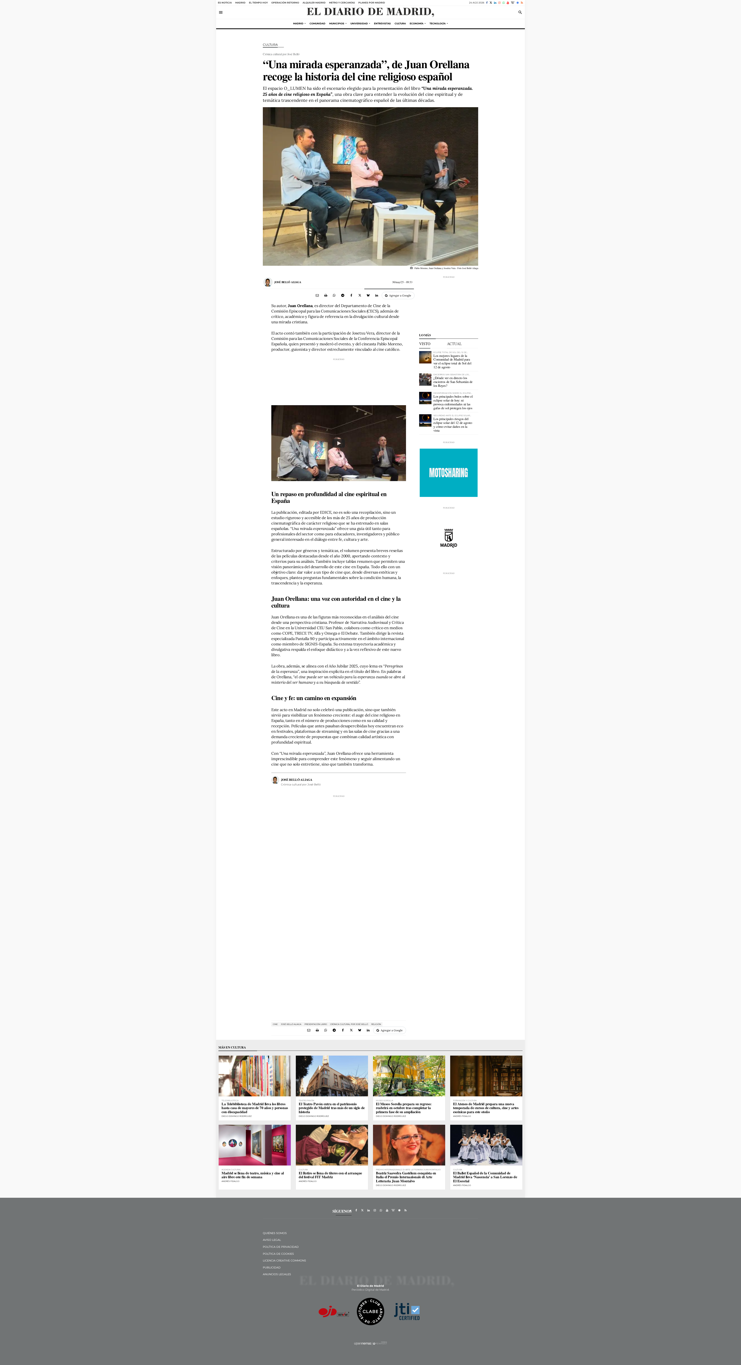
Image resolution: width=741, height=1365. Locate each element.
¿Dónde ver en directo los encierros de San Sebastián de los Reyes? (453, 381)
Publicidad (272, 1267)
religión (376, 1024)
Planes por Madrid (371, 2)
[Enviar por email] (317, 295)
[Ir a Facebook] (487, 2)
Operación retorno (285, 2)
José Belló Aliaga (287, 282)
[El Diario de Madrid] (370, 12)
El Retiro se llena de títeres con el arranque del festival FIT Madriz (330, 1175)
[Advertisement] (339, 380)
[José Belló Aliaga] (268, 282)
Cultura (270, 45)
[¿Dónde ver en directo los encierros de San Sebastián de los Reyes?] (425, 379)
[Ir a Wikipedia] (512, 2)
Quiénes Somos (275, 1233)
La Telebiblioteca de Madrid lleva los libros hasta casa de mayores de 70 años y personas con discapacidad (255, 1108)
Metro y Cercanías (342, 2)
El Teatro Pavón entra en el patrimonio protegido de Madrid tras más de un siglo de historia (332, 1108)
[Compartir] (334, 295)
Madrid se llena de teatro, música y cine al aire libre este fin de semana (253, 1175)
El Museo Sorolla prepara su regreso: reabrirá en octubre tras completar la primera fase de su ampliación (403, 1108)
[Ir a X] (491, 2)
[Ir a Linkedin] (495, 2)
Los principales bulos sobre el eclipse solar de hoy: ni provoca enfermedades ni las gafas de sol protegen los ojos (453, 402)
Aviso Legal (272, 1240)
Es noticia (225, 2)
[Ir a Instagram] (499, 2)
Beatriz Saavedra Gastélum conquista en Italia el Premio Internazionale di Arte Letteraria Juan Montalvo (406, 1177)
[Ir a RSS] (522, 2)
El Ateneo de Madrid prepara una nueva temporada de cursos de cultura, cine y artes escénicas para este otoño (485, 1108)
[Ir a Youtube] (508, 2)
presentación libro (316, 1024)
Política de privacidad (281, 1247)
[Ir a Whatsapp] (503, 2)
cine (275, 1024)
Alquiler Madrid (314, 2)
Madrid (240, 2)
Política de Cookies (278, 1253)
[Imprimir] (325, 295)
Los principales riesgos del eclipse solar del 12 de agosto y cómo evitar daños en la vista (452, 424)
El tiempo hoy (258, 2)
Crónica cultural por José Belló (349, 1024)
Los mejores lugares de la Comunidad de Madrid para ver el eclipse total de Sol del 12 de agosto (452, 361)
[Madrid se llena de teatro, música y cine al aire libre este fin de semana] (255, 1145)
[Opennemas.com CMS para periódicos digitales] (370, 1343)
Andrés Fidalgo (462, 1116)
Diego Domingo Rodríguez (237, 1116)
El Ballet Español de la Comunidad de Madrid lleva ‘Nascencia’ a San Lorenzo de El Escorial (485, 1177)
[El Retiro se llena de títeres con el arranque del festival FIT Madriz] (332, 1145)
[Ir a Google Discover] (517, 2)
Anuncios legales (277, 1274)
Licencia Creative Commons (284, 1260)
